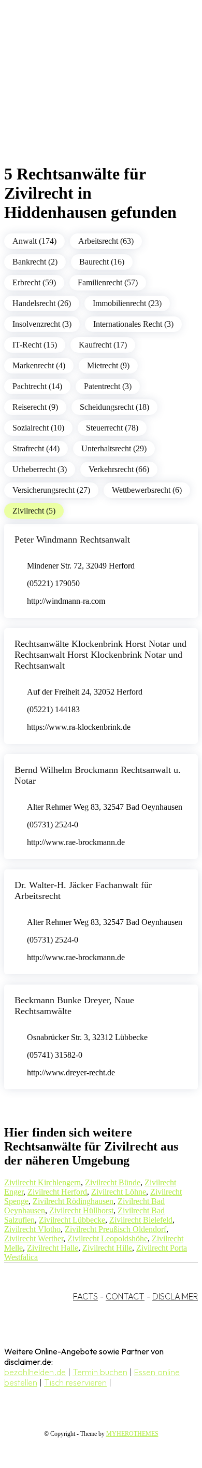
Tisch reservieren (75, 1382)
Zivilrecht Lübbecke (72, 1219)
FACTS (85, 1296)
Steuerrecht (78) (112, 427)
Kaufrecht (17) (103, 344)
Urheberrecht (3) (39, 469)
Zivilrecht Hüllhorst (81, 1210)
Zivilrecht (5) (33, 510)
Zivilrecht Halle (52, 1247)
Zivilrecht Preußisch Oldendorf (115, 1229)
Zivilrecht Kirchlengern (42, 1182)
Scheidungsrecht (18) (114, 407)
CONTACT (125, 1296)
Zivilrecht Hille (107, 1247)
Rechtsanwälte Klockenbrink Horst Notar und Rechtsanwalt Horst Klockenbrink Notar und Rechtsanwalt (100, 655)
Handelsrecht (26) (41, 303)
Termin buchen (100, 1372)
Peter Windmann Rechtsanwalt (72, 539)
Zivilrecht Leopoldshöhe (107, 1238)
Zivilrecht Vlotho (32, 1229)
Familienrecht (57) (108, 282)
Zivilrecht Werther (33, 1238)
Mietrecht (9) (108, 365)
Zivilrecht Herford (57, 1191)
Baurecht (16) (101, 261)
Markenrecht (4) (38, 365)
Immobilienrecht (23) (127, 303)
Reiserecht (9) (35, 407)
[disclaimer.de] (90, 94)
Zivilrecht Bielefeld (140, 1219)
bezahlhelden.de (35, 1372)
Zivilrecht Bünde (112, 1182)
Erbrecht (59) (34, 282)
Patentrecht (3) (108, 386)
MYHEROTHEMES (132, 1433)
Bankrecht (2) (34, 261)
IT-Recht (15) (34, 344)
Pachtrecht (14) (37, 386)
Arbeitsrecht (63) (106, 241)
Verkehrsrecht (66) (119, 469)
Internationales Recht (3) (133, 324)
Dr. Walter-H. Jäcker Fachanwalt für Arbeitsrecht (83, 890)
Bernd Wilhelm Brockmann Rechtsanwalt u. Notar (98, 775)
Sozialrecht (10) (38, 427)
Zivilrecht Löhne (118, 1191)
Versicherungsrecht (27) (51, 490)
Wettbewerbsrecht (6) (147, 490)
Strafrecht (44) (36, 448)
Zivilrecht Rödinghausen (73, 1201)
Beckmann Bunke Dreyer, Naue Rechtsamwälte (74, 1005)
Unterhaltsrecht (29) (114, 448)
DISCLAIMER (175, 1296)
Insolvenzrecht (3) (41, 324)
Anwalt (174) (34, 241)
